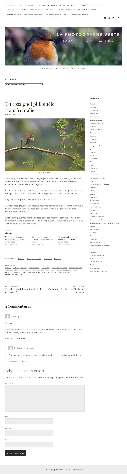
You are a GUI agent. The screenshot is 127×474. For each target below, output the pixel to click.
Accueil (10, 5)
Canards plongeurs (96, 123)
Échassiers (93, 136)
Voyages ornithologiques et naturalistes (56, 5)
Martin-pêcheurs (95, 207)
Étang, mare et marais (97, 146)
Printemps (57, 259)
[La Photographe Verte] (63, 63)
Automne (93, 104)
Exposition (93, 152)
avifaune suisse (34, 268)
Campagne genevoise (34, 259)
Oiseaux (98, 5)
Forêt (92, 165)
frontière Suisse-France (41, 270)
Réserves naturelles (97, 255)
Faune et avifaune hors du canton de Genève (77, 10)
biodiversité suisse (75, 268)
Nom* (7, 416)
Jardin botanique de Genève (99, 184)
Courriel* (8, 428)
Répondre (21, 338)
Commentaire (10, 383)
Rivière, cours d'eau (96, 262)
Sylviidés (93, 265)
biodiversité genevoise (59, 268)
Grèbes (92, 171)
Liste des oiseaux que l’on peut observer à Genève (67, 14)
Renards (93, 249)
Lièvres (92, 194)
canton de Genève (11, 270)
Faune (92, 155)
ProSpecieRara (95, 242)
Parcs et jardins (95, 229)
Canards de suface (96, 120)
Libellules (93, 191)
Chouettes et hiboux (97, 130)
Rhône (92, 258)
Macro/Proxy (94, 200)
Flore (91, 162)
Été (91, 149)
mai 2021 (8, 272)
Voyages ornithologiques (98, 271)
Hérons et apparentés (97, 178)
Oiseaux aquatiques (97, 217)
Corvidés (93, 133)
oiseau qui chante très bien (37, 272)
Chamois (93, 126)
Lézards (92, 188)
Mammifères (84, 5)
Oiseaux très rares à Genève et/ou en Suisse (105, 223)
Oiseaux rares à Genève (98, 220)
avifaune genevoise (20, 268)
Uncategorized (95, 268)
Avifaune (21, 259)
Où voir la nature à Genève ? (43, 10)
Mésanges (93, 210)
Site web (8, 440)
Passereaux (48, 259)
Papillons (93, 226)
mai (75, 270)
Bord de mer (94, 110)
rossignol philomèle (11, 274)
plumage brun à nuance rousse (58, 272)
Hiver (92, 181)
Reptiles (93, 252)
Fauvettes (93, 159)
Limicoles (93, 197)
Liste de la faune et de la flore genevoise (24, 14)
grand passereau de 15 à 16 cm (61, 270)
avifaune (8, 268)
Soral (22, 274)
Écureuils (93, 139)
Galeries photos (26, 5)
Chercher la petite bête (17, 10)
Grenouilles (94, 175)
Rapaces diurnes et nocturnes (100, 245)
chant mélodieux (25, 270)
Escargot (93, 142)
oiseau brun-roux (19, 272)
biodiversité (45, 268)
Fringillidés (93, 168)
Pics (91, 236)
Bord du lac (94, 114)
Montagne (93, 213)
